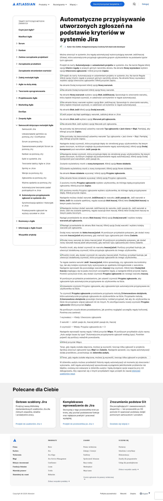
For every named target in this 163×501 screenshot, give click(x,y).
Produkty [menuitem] (43, 4)
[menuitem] (74, 4)
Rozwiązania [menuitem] (59, 4)
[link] (145, 4)
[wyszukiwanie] (134, 4)
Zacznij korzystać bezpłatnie (106, 4)
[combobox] (142, 494)
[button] (74, 4)
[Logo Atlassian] (24, 4)
